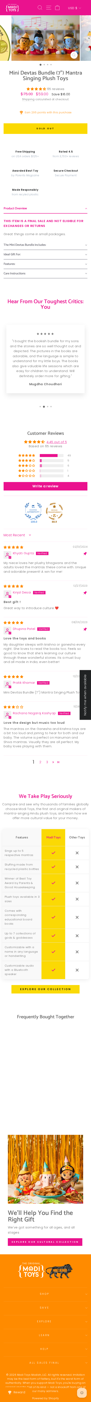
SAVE (44, 1307)
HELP (44, 1349)
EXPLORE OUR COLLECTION (45, 989)
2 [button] (40, 762)
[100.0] (33, 511)
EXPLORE (44, 1321)
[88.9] (54, 511)
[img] (13, 547)
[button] (37, 89)
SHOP (44, 1294)
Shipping (28, 99)
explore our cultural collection (45, 1242)
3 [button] (47, 762)
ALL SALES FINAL (44, 1362)
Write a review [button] (45, 486)
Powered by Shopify (45, 1398)
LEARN (44, 1335)
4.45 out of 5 (57, 442)
